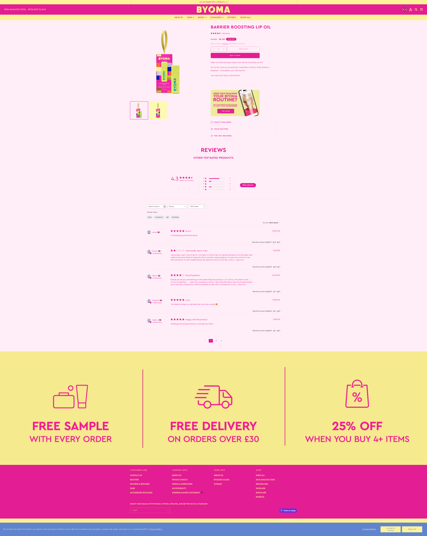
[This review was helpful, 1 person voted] (274, 291)
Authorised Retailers (141, 492)
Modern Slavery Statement (186, 492)
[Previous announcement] (130, 2)
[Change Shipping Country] (405, 9)
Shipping (225, 43)
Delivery (134, 479)
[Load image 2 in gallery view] (158, 110)
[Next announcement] (296, 2)
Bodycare (261, 492)
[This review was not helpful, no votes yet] (278, 242)
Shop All (260, 475)
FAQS (132, 488)
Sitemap (218, 484)
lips (167, 217)
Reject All (412, 529)
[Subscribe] (167, 510)
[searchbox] (154, 206)
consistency (159, 217)
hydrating (175, 217)
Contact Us (136, 475)
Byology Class (37, 9)
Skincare (260, 488)
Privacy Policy (180, 479)
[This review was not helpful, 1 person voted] (278, 267)
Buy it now (235, 55)
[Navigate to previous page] (205, 341)
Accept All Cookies (390, 529)
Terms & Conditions (182, 484)
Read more (240, 260)
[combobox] (177, 207)
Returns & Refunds (140, 484)
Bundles (260, 497)
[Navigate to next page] (221, 341)
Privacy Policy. (156, 529)
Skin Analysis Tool (15, 9)
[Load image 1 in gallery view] (139, 110)
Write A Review (248, 185)
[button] (416, 9)
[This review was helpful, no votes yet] (273, 242)
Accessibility (179, 488)
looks (150, 217)
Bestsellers (262, 484)
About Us (176, 475)
